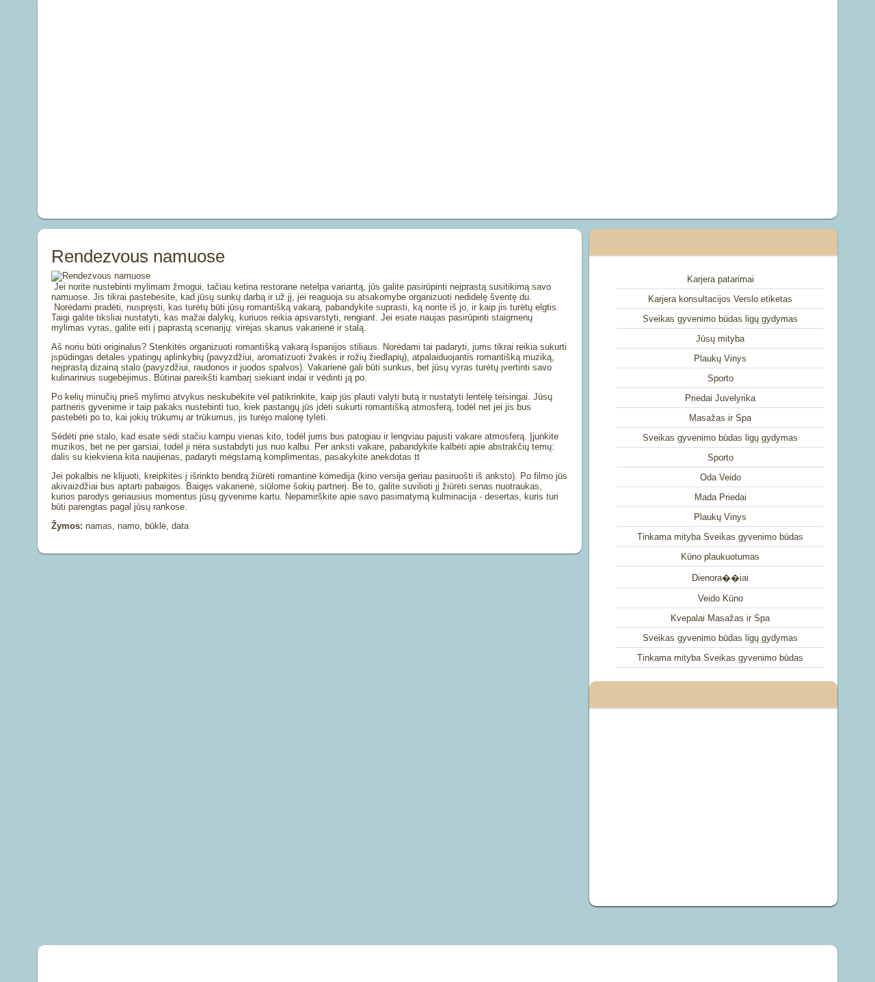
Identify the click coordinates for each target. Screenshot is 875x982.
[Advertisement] (283, 109)
